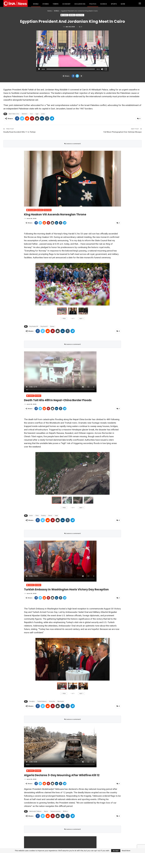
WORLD (35, 4)
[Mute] (102, 69)
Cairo (31, 113)
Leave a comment (73, 144)
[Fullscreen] (106, 69)
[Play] (39, 69)
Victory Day (52, 701)
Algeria (46, 811)
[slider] (71, 69)
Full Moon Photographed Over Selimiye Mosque (123, 132)
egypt (36, 113)
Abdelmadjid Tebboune (35, 811)
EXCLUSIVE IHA (80, 4)
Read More (126, 850)
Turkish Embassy (41, 701)
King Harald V (44, 326)
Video (65, 15)
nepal (56, 515)
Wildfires (65, 811)
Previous (24, 178)
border (31, 515)
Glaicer (50, 515)
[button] (72, 50)
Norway (52, 326)
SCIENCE (103, 4)
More (123, 4)
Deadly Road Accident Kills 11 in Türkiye (19, 132)
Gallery (32, 210)
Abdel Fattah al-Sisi (14, 113)
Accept (116, 850)
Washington (61, 701)
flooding (43, 515)
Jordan (43, 113)
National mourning (55, 811)
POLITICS (92, 4)
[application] (72, 50)
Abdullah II (24, 113)
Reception (32, 701)
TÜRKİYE (55, 4)
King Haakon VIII (33, 326)
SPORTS (114, 4)
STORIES (45, 4)
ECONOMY (66, 4)
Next (120, 178)
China (37, 515)
